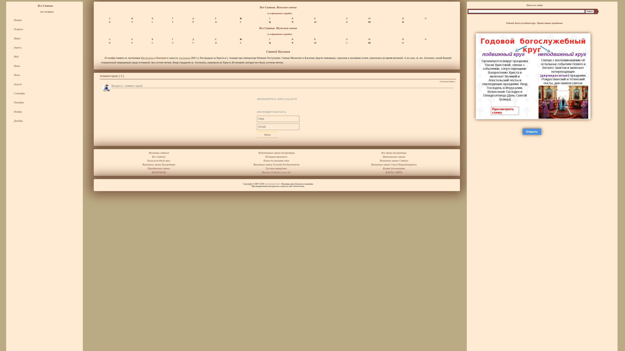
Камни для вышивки (394, 168)
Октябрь (19, 102)
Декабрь (18, 120)
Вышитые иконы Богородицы (158, 164)
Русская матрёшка (276, 168)
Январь (18, 20)
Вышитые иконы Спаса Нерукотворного (394, 164)
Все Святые (159, 156)
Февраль (18, 29)
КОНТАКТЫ (159, 172)
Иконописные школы (394, 156)
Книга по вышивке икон (276, 160)
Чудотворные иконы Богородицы (276, 152)
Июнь (17, 65)
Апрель (17, 47)
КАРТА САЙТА (394, 172)
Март (17, 38)
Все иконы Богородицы (394, 152)
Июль (17, 75)
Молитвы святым (159, 152)
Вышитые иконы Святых (394, 160)
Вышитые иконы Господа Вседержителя (276, 164)
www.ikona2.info (272, 184)
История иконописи (276, 156)
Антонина (184, 58)
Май (16, 56)
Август (18, 84)
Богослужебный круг (158, 160)
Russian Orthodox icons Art (276, 172)
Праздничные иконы (159, 168)
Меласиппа (147, 58)
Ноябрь (18, 111)
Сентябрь (19, 93)
